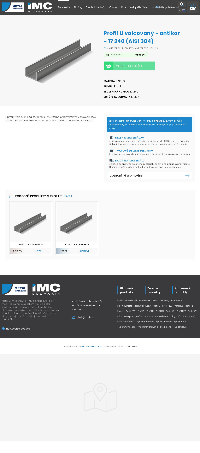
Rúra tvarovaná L (126, 321)
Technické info (96, 7)
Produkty (64, 7)
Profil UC (170, 311)
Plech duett (131, 300)
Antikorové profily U (146, 48)
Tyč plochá (165, 326)
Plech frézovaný (161, 300)
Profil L (120, 311)
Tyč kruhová (180, 321)
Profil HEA (167, 305)
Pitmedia (132, 346)
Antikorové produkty (121, 48)
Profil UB (160, 311)
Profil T (141, 311)
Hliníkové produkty (126, 290)
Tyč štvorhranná (145, 321)
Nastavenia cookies (18, 328)
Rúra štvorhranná (186, 316)
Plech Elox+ (145, 300)
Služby (78, 7)
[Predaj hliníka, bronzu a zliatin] (27, 7)
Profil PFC (130, 311)
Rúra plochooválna (133, 316)
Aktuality (159, 7)
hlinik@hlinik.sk (85, 317)
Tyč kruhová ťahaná (147, 326)
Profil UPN (192, 311)
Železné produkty (153, 290)
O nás (113, 7)
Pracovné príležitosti (135, 7)
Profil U (150, 311)
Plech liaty (176, 300)
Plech (120, 300)
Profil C (156, 305)
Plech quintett (124, 305)
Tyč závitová (180, 326)
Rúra (119, 316)
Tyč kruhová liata (126, 326)
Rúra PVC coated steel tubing (160, 316)
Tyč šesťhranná (164, 321)
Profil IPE (189, 305)
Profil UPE (181, 311)
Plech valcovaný (142, 305)
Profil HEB (178, 305)
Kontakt (174, 7)
